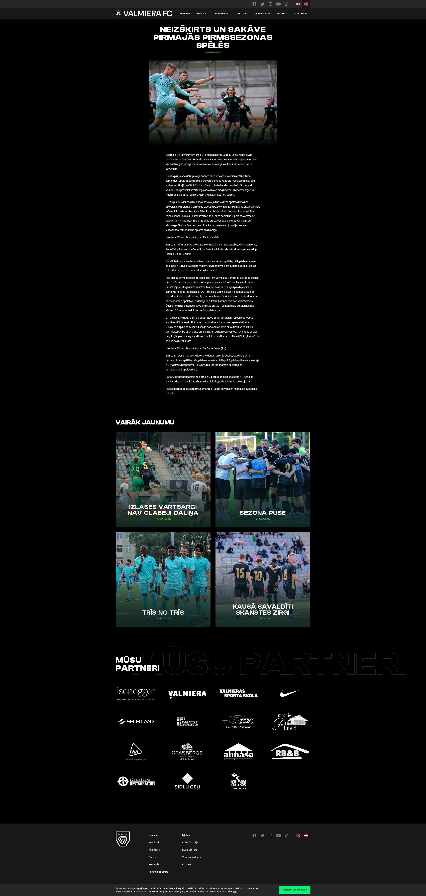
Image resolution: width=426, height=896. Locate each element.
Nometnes (262, 13)
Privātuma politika (158, 871)
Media (280, 13)
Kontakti (300, 13)
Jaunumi (184, 13)
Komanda (221, 13)
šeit (234, 891)
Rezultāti (154, 842)
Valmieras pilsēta (191, 857)
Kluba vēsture (189, 849)
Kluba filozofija (190, 842)
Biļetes (186, 835)
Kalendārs (154, 849)
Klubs (241, 13)
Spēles (201, 13)
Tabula (152, 857)
